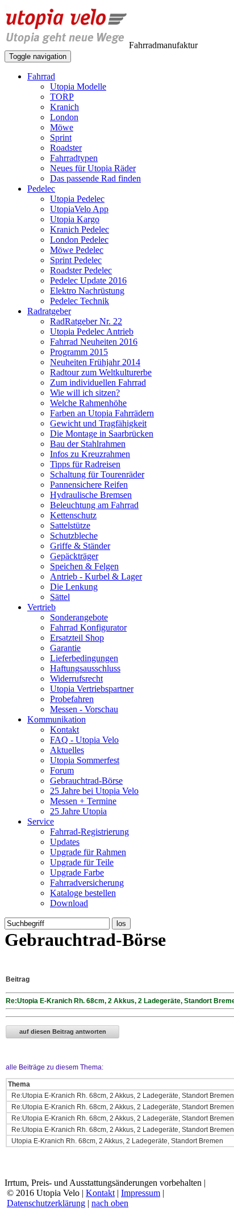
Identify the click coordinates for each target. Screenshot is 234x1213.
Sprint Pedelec (76, 260)
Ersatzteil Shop (77, 638)
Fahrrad (41, 76)
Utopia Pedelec (77, 199)
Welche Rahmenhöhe (88, 403)
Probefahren (72, 699)
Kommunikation (56, 719)
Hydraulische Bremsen (91, 495)
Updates (65, 842)
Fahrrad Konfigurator (88, 627)
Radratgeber (49, 311)
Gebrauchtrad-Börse (86, 780)
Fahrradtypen (74, 158)
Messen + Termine (83, 801)
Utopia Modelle (78, 86)
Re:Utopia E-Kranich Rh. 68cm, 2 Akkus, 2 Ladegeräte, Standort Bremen (122, 1096)
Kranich (64, 107)
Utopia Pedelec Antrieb (91, 331)
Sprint (61, 137)
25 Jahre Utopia (78, 811)
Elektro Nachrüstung (87, 290)
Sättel (60, 597)
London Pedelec (79, 239)
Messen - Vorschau (84, 709)
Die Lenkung (74, 586)
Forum (62, 770)
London (64, 117)
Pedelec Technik (79, 301)
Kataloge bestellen (83, 893)
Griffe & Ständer (80, 546)
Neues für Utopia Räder (93, 168)
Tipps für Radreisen (85, 464)
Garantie (65, 648)
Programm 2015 (79, 352)
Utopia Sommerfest (84, 760)
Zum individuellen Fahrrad (98, 382)
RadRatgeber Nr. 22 (86, 321)
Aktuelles (67, 750)
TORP (62, 97)
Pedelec (41, 188)
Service (40, 821)
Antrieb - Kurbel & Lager (96, 576)
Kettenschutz (73, 515)
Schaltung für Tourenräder (97, 474)
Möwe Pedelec (76, 250)
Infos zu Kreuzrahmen (90, 454)
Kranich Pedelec (79, 229)
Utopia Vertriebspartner (91, 689)
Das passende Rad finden (95, 178)
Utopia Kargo (74, 219)
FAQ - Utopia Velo (84, 740)
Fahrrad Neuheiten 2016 (93, 341)
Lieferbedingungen (84, 658)
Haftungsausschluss (85, 668)
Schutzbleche (74, 535)
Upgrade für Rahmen (88, 852)
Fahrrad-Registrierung (89, 831)
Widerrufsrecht (76, 678)
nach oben (109, 1203)
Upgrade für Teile (82, 862)
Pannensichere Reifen (89, 484)
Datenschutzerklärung (46, 1203)
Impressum (140, 1193)
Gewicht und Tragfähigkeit (98, 423)
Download (69, 903)
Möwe (61, 127)
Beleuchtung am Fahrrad (94, 505)
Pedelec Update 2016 (88, 280)
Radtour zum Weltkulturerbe (101, 372)
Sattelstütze (70, 525)
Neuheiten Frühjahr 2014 (95, 362)
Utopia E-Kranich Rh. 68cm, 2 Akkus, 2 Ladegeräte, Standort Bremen (116, 1141)
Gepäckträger (74, 556)
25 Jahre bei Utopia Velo (94, 791)
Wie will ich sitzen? (85, 393)
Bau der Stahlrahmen (88, 444)
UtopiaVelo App (79, 209)
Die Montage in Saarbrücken (101, 433)
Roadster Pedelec (81, 270)
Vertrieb (41, 607)
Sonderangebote (79, 617)
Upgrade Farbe (77, 872)
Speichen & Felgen (84, 566)
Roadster (66, 148)
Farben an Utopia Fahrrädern (102, 413)
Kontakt (64, 729)
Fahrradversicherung (87, 882)
